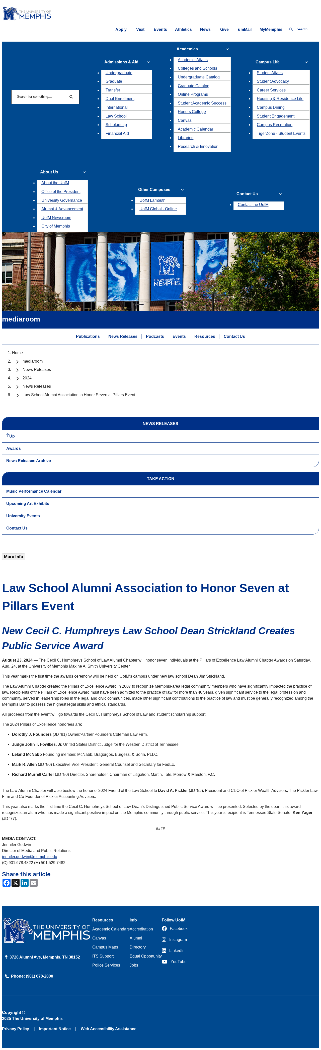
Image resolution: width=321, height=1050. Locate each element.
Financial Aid (117, 133)
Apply (121, 29)
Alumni (136, 938)
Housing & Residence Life (280, 98)
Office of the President (61, 191)
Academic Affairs (193, 60)
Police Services (106, 965)
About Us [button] (49, 172)
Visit (140, 29)
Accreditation (141, 929)
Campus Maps (105, 947)
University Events (23, 516)
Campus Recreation (274, 125)
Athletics (183, 29)
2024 (27, 378)
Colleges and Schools (197, 68)
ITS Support (103, 956)
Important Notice (55, 1029)
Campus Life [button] (268, 62)
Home (17, 353)
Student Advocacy (273, 81)
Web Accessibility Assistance (108, 1029)
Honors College (192, 112)
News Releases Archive (28, 461)
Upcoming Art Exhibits (27, 503)
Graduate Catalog (193, 86)
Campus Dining (271, 107)
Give (224, 29)
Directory (138, 947)
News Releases (122, 336)
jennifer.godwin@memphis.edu (29, 857)
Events (160, 29)
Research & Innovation (198, 146)
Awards (13, 448)
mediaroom (33, 361)
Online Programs (193, 94)
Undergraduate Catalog (199, 77)
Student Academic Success (202, 103)
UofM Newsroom (56, 218)
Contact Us (234, 336)
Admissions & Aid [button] (121, 62)
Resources (204, 336)
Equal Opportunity (146, 956)
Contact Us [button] (247, 194)
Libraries (185, 138)
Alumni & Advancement (62, 209)
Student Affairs (270, 73)
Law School (116, 116)
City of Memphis (55, 226)
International (117, 107)
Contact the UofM (253, 204)
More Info (13, 556)
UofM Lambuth (152, 200)
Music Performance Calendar (33, 491)
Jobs (134, 965)
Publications (88, 336)
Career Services (271, 90)
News (205, 29)
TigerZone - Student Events (281, 133)
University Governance (61, 200)
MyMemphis (271, 29)
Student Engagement (275, 116)
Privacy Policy (15, 1029)
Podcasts (155, 336)
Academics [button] (187, 49)
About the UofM (55, 183)
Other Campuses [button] (154, 189)
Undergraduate (119, 73)
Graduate (114, 81)
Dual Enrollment (120, 98)
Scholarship (116, 125)
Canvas (185, 120)
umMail (245, 29)
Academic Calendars (111, 929)
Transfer (113, 90)
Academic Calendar (195, 129)
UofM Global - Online (158, 209)
